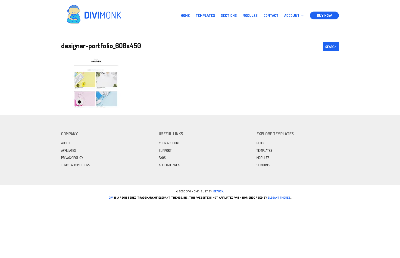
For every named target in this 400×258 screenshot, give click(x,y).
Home (185, 16)
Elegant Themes (279, 197)
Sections (229, 16)
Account (292, 16)
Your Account (169, 143)
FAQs (162, 157)
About (65, 143)
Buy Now (324, 15)
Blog (260, 143)
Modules (250, 16)
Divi (111, 197)
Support (165, 150)
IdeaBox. (218, 191)
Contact (270, 16)
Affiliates (68, 150)
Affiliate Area (169, 165)
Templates (205, 16)
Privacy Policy (72, 157)
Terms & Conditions (75, 165)
